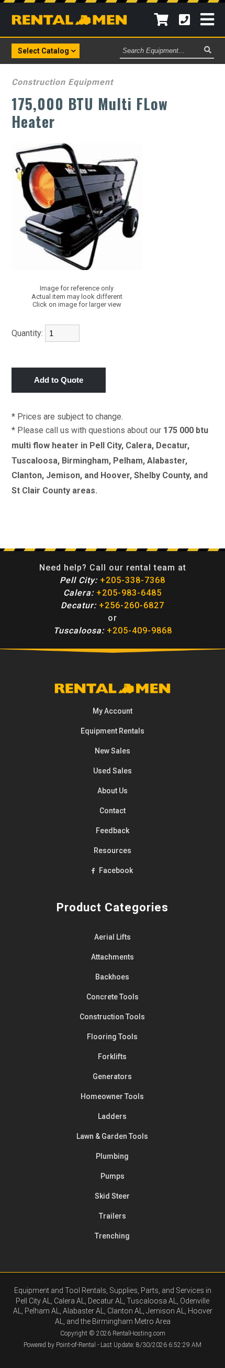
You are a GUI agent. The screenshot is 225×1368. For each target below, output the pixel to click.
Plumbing (112, 1156)
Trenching (112, 1236)
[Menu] (207, 20)
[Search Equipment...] (207, 50)
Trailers (112, 1216)
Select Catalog (43, 51)
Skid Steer (112, 1196)
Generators (112, 1076)
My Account (112, 711)
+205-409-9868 (112, 630)
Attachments (112, 957)
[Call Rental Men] (184, 19)
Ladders (112, 1116)
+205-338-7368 (112, 580)
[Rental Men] (112, 691)
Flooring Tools (112, 1036)
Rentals (112, 731)
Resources (112, 850)
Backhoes (112, 977)
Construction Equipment (62, 82)
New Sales (112, 751)
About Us (112, 791)
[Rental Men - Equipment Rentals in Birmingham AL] (70, 21)
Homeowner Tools (112, 1096)
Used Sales (112, 771)
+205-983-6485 (112, 593)
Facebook (115, 870)
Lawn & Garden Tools (112, 1136)
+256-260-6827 (112, 605)
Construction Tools (112, 1016)
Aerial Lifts (112, 937)
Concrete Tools (112, 997)
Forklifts (112, 1056)
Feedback (112, 830)
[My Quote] (161, 19)
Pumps (112, 1176)
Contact (112, 810)
